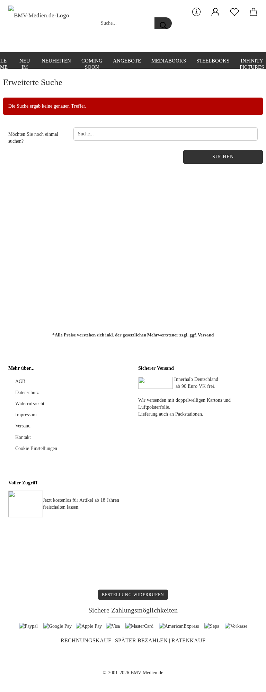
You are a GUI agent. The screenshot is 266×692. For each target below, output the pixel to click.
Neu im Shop (24, 63)
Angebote (127, 61)
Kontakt (23, 437)
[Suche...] (163, 23)
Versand (206, 334)
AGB (20, 381)
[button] (215, 12)
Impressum (26, 414)
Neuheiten (56, 61)
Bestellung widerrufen (133, 594)
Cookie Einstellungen (36, 448)
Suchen (223, 156)
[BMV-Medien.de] (41, 26)
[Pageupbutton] (247, 681)
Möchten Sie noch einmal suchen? (33, 138)
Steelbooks (212, 61)
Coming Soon (92, 63)
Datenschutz (27, 392)
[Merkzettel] (234, 12)
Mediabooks (168, 61)
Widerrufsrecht (29, 403)
